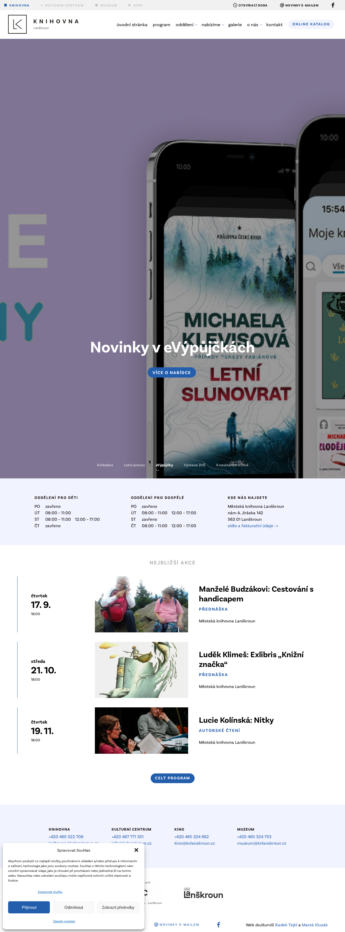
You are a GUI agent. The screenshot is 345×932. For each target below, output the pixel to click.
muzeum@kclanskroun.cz (261, 842)
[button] (136, 850)
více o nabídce (172, 372)
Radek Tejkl (286, 924)
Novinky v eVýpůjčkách (172, 346)
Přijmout (29, 907)
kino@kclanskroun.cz (194, 842)
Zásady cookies (64, 921)
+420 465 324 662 (191, 836)
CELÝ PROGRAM (172, 777)
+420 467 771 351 (128, 836)
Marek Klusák (315, 924)
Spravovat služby (50, 891)
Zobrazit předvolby (118, 907)
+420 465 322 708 (66, 836)
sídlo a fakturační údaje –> (253, 525)
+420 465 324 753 (254, 836)
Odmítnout (73, 907)
